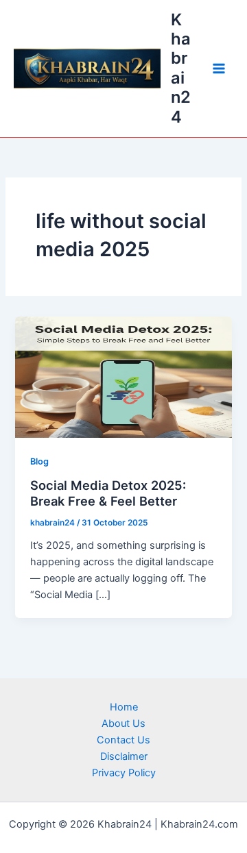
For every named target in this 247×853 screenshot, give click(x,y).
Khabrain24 (181, 68)
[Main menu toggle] (218, 68)
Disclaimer (124, 756)
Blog (39, 461)
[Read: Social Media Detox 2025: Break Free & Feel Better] (123, 376)
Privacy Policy (124, 773)
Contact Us (123, 740)
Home (124, 707)
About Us (123, 723)
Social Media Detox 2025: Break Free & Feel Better (108, 493)
